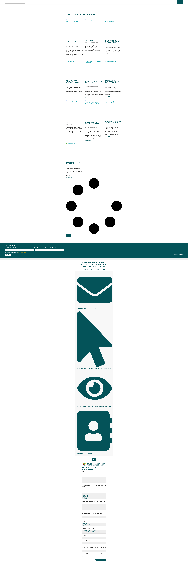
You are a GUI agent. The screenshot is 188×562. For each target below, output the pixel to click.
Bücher (168, 251)
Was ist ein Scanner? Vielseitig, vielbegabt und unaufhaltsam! (93, 82)
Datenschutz (181, 254)
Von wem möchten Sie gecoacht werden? (89, 528)
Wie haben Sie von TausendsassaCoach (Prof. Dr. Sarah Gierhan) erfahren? (94, 548)
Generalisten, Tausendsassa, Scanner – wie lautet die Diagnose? (93, 124)
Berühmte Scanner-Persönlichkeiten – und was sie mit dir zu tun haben (74, 81)
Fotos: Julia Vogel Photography (112, 259)
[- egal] (93, 525)
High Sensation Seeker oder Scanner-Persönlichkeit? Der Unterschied (74, 43)
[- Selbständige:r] (93, 496)
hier (82, 487)
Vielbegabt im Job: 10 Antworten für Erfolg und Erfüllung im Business (112, 81)
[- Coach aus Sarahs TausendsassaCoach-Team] (93, 531)
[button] (68, 235)
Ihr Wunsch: (84, 521)
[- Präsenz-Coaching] (93, 524)
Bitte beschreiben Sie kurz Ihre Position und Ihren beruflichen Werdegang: (93, 502)
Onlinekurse (161, 251)
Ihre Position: (84, 492)
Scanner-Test (174, 251)
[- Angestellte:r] (93, 497)
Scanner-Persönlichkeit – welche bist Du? (73, 163)
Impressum (176, 254)
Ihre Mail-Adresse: (85, 540)
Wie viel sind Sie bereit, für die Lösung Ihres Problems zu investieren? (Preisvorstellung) (92, 514)
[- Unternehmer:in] (93, 494)
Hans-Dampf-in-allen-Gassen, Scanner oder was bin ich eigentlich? (74, 121)
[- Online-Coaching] (93, 523)
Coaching (156, 251)
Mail (99, 471)
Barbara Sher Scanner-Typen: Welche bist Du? (93, 39)
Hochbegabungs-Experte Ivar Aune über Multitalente (113, 122)
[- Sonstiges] (93, 498)
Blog (165, 251)
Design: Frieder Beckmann (94, 259)
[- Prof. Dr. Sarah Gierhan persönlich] (93, 530)
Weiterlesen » (69, 57)
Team (178, 251)
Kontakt (181, 251)
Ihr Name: (84, 535)
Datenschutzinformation (22, 252)
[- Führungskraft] (93, 495)
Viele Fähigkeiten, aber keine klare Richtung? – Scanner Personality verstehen (112, 41)
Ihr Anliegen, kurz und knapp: (87, 475)
